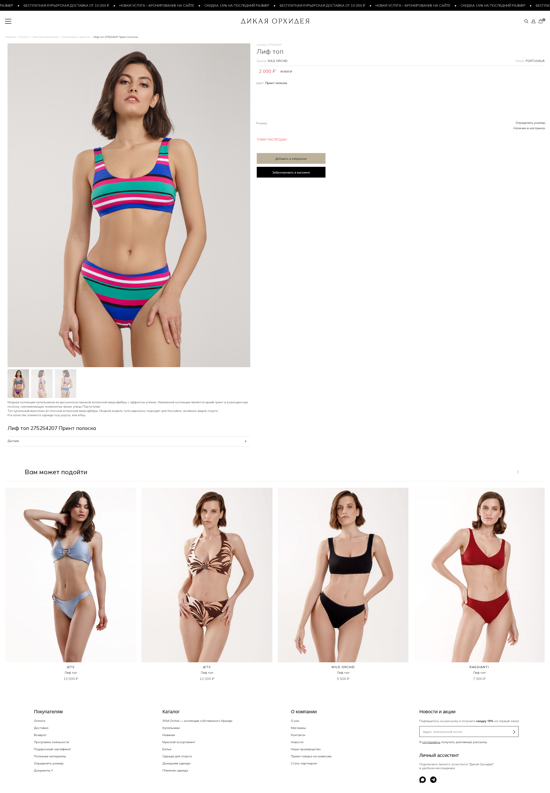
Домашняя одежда (176, 763)
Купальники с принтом (76, 36)
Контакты (298, 735)
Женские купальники (46, 36)
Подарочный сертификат (52, 749)
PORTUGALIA (535, 61)
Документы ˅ (43, 770)
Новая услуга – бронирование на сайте (128, 5)
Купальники (171, 728)
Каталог (24, 36)
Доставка (41, 728)
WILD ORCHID (277, 61)
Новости (297, 742)
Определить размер (530, 123)
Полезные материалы (50, 756)
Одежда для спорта (177, 756)
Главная (10, 36)
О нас (295, 721)
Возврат (40, 735)
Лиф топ (70, 673)
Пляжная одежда (175, 770)
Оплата (39, 721)
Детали (13, 441)
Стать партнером (304, 763)
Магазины (298, 728)
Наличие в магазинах (529, 128)
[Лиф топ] (70, 575)
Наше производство (306, 749)
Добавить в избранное (291, 158)
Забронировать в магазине (291, 172)
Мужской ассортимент (178, 742)
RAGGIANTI (479, 667)
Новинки (168, 735)
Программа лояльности (51, 742)
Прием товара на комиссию (311, 756)
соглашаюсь (431, 742)
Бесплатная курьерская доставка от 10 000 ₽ (294, 5)
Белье (166, 749)
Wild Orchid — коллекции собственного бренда (197, 721)
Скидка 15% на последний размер (208, 5)
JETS (71, 667)
